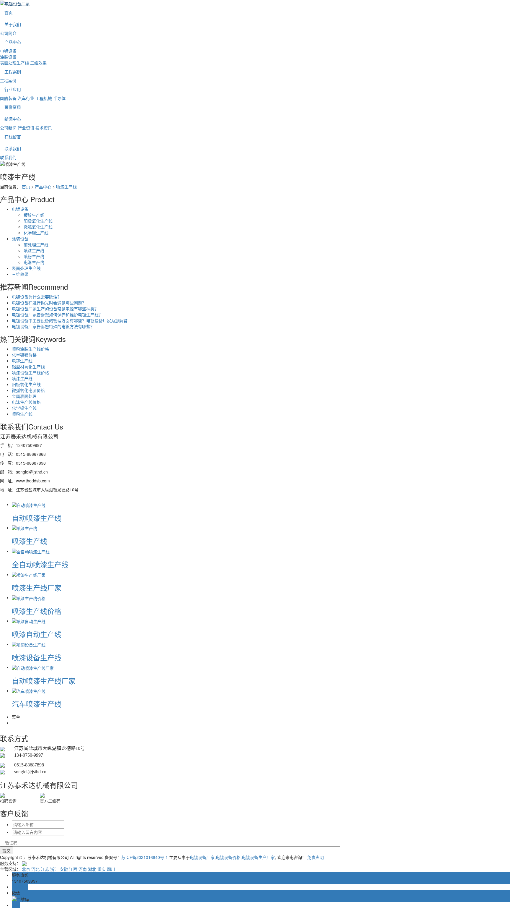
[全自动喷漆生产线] (31, 551)
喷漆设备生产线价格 (30, 372)
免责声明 (315, 857)
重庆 (101, 869)
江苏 (45, 869)
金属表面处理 (24, 396)
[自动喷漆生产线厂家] (33, 667)
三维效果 (38, 63)
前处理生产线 (36, 244)
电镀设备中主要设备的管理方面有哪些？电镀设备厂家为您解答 (70, 320)
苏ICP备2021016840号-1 (144, 857)
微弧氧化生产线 (38, 227)
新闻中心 (12, 119)
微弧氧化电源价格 (28, 390)
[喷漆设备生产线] (28, 644)
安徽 (64, 869)
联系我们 (12, 148)
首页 (8, 12)
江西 (73, 869)
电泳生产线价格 (26, 402)
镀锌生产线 (34, 215)
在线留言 (12, 137)
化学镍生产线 (36, 233)
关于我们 (12, 24)
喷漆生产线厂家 (36, 587)
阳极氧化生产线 (38, 221)
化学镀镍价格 (24, 355)
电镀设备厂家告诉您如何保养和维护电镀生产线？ (57, 314)
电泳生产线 (34, 262)
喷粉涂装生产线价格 (30, 349)
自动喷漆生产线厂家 (44, 680)
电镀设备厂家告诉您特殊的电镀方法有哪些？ (53, 326)
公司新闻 (8, 128)
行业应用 (12, 89)
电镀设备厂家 (202, 857)
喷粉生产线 (34, 256)
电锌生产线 (22, 361)
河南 (83, 869)
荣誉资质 (12, 107)
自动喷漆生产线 (36, 518)
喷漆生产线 (66, 186)
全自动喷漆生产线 (40, 564)
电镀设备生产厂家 (258, 857)
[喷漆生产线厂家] (28, 574)
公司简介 (8, 33)
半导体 (59, 98)
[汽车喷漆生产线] (28, 690)
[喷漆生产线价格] (28, 597)
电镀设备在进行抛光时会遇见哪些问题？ (49, 303)
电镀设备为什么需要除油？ (36, 297)
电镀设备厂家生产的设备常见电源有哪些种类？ (55, 309)
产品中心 (12, 42)
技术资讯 (43, 128)
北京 (26, 869)
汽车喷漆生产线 (36, 703)
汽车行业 (26, 98)
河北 (35, 869)
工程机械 (43, 98)
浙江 (54, 869)
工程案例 (12, 71)
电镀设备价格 (228, 857)
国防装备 (8, 98)
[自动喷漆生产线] (28, 504)
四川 (111, 869)
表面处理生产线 (14, 63)
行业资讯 (26, 128)
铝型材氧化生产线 (28, 366)
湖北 (92, 869)
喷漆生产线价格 (36, 611)
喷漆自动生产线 (36, 634)
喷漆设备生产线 (36, 657)
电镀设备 (8, 51)
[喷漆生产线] (24, 528)
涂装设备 (8, 57)
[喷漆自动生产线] (28, 621)
